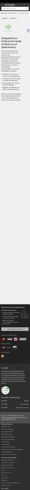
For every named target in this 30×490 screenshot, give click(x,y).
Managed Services (7, 460)
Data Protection (6, 473)
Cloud (3, 470)
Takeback (4, 480)
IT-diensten (4, 478)
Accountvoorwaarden (8, 439)
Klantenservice (6, 426)
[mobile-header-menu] (2, 5)
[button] (18, 5)
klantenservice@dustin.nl (9, 417)
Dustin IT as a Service (8, 462)
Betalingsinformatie (7, 429)
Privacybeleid (5, 442)
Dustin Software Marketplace (10, 483)
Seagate (4, 18)
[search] (26, 8)
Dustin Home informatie (8, 454)
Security (4, 475)
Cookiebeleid (5, 444)
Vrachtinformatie (6, 434)
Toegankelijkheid (6, 452)
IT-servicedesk (5, 485)
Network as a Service (8, 467)
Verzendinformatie (7, 431)
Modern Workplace (7, 465)
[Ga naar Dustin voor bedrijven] (10, 5)
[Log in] (24, 5)
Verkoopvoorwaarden (8, 437)
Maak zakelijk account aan (15, 329)
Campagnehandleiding (8, 447)
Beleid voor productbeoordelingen (12, 449)
